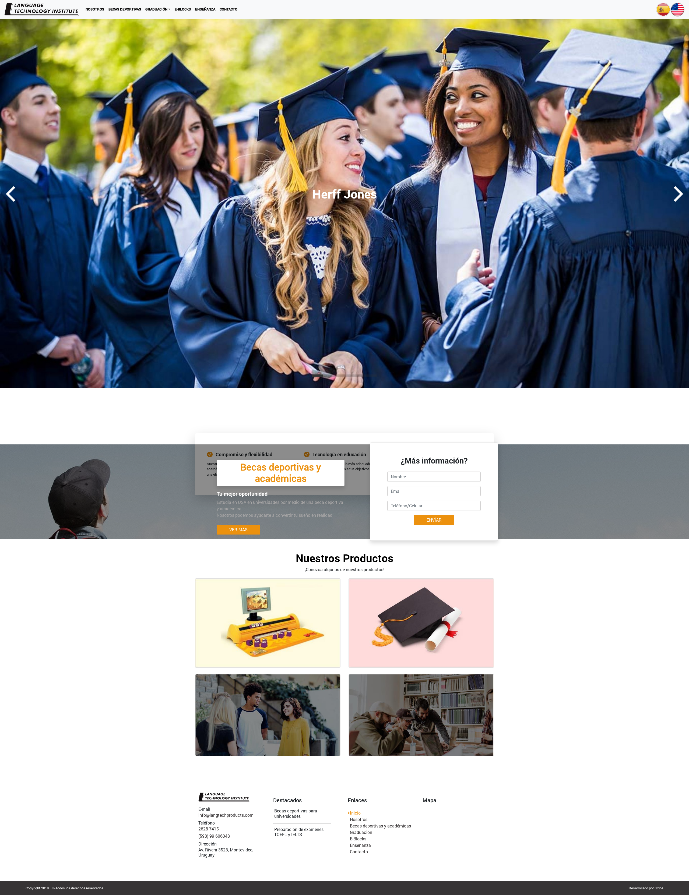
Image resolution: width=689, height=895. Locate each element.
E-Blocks (184, 9)
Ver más (238, 529)
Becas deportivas (125, 9)
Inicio (355, 813)
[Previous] (12, 194)
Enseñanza (206, 9)
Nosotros (96, 9)
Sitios (659, 888)
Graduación (159, 9)
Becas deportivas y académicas (380, 826)
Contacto (230, 9)
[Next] (676, 194)
